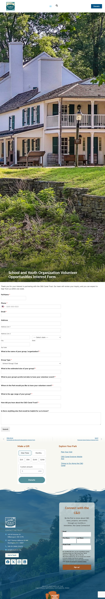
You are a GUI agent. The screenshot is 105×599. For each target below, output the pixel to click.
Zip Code (4, 347)
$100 (35, 460)
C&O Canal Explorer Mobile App (71, 458)
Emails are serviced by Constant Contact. (76, 561)
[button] (50, 6)
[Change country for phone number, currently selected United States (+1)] (3, 307)
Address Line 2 (6, 333)
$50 (28, 460)
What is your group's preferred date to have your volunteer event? (28, 377)
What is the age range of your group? (16, 394)
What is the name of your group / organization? (20, 351)
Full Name (5, 295)
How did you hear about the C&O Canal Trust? (20, 402)
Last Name (80, 538)
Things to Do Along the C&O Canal (72, 464)
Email (4, 312)
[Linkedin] (24, 561)
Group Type (6, 360)
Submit (5, 429)
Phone (4, 303)
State (33, 340)
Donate (31, 480)
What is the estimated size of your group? (18, 368)
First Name (66, 538)
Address (4, 320)
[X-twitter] (13, 561)
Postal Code (66, 544)
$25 (21, 460)
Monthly (39, 453)
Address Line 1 (5, 327)
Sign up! (77, 567)
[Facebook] (7, 561)
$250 (42, 460)
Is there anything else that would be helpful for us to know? (25, 411)
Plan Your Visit (66, 452)
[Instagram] (19, 561)
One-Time (25, 453)
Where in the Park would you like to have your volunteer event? (27, 385)
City (2, 340)
